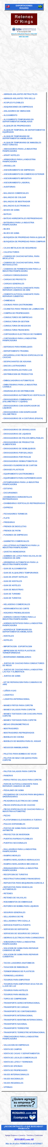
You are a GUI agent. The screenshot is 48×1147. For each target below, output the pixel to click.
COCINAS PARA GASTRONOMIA (18, 305)
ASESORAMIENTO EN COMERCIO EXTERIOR (24, 174)
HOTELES (8, 640)
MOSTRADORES (11, 729)
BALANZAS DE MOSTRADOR (17, 202)
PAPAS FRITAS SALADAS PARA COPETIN (23, 780)
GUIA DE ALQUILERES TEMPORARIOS (21, 573)
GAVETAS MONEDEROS (14, 552)
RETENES (8, 893)
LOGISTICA (9, 695)
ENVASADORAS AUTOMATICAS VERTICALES (24, 395)
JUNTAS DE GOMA (12, 676)
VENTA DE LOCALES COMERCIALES (20, 1058)
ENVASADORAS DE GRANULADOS (20, 430)
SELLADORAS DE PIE (13, 917)
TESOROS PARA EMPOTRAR (17, 980)
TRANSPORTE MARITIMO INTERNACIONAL (23, 1020)
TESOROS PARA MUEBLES (16, 995)
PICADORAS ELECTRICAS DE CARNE (21, 801)
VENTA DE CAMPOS (13, 1049)
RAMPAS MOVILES (12, 856)
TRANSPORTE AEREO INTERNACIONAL (22, 1003)
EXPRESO (8, 508)
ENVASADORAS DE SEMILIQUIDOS (20, 449)
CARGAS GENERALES (14, 284)
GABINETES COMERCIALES (16, 541)
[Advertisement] (24, 63)
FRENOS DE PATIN (12, 531)
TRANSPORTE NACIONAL (15, 1024)
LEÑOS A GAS (10, 691)
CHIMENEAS (9, 301)
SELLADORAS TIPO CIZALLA (17, 921)
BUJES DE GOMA (11, 233)
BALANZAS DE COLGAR (15, 197)
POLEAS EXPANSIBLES (14, 824)
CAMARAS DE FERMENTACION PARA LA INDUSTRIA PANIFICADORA (22, 270)
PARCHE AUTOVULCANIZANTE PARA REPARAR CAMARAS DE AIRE (20, 785)
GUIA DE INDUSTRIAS (13, 590)
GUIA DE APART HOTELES (16, 577)
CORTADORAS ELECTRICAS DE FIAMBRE (23, 334)
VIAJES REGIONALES (13, 1083)
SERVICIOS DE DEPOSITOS (16, 929)
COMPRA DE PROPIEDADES (16, 313)
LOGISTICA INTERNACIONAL (17, 699)
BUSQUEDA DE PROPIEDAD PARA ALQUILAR (24, 237)
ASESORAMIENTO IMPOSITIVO (17, 178)
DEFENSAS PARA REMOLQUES (18, 347)
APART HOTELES (12, 155)
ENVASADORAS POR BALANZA (18, 453)
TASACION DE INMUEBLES (16, 967)
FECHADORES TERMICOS (15, 514)
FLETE (7, 518)
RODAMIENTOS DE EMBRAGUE (18, 902)
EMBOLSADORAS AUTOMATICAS (19, 381)
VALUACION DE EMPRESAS (16, 1045)
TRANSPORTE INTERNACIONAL (18, 1016)
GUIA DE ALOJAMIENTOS (15, 569)
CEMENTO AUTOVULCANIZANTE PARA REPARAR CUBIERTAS (21, 295)
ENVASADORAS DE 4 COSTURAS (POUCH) (23, 418)
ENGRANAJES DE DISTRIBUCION (19, 391)
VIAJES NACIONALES (13, 1079)
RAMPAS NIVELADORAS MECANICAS (21, 864)
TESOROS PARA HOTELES (16, 990)
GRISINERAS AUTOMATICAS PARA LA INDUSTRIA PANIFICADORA (20, 563)
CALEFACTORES (11, 252)
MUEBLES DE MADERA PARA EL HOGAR (22, 741)
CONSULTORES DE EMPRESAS (18, 317)
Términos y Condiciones (35, 1135)
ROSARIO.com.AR (24, 1139)
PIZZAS (7, 816)
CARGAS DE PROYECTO (15, 279)
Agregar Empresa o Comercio (15, 1135)
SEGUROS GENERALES (14, 912)
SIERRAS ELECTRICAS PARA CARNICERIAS (24, 938)
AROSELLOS (9, 166)
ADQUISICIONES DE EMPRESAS (18, 107)
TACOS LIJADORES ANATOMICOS (19, 963)
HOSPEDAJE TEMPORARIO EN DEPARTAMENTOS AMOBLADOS (17, 631)
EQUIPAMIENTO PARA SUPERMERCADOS (23, 478)
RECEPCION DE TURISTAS (16, 875)
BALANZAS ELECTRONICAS (17, 206)
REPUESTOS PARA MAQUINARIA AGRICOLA (24, 883)
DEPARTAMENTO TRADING (16, 351)
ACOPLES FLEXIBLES (14, 103)
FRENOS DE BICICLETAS (15, 526)
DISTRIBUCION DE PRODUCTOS (18, 374)
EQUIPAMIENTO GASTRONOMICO (19, 474)
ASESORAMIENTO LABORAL (17, 183)
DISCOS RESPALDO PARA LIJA (18, 370)
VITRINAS (8, 1087)
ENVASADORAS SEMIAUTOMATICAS (20, 461)
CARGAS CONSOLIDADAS (16, 275)
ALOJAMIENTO (10, 115)
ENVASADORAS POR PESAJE (17, 457)
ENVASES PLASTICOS (14, 470)
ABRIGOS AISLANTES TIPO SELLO (19, 98)
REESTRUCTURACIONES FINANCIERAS (22, 879)
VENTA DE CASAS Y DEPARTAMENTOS (22, 1053)
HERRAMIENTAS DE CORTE (16, 609)
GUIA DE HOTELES (12, 585)
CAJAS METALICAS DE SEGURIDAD (20, 248)
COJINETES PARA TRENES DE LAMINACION (24, 309)
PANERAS (8, 776)
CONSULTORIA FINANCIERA (16, 330)
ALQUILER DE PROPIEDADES (17, 126)
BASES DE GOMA (12, 210)
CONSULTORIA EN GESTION (16, 322)
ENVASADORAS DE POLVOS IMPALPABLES (24, 438)
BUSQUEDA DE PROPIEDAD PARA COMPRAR (24, 242)
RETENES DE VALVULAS (15, 898)
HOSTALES (9, 636)
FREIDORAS (9, 522)
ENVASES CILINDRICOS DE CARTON (20, 465)
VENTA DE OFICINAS (13, 1066)
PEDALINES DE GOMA (14, 790)
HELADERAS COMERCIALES (17, 604)
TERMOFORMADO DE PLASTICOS (19, 971)
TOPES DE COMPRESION (15, 999)
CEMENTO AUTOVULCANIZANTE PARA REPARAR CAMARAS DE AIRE (21, 289)
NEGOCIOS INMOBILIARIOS (16, 748)
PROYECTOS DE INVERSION (16, 835)
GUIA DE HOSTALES (13, 581)
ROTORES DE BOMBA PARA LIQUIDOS (21, 906)
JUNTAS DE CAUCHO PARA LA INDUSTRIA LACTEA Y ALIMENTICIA (23, 671)
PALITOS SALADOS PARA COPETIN (20, 771)
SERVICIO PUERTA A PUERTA (17, 925)
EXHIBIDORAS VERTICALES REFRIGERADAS (24, 503)
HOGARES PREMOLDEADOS (17, 613)
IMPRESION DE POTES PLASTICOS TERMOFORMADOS (19, 652)
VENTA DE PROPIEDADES (15, 1070)
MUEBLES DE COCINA (14, 737)
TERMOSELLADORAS (14, 976)
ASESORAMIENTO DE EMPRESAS (19, 170)
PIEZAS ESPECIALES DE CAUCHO (19, 805)
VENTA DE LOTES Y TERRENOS (18, 1062)
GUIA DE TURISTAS (12, 598)
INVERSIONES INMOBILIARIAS (17, 657)
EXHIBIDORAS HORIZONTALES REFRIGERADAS (17, 498)
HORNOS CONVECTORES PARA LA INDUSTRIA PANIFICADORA (19, 618)
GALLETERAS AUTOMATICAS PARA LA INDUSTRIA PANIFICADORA (21, 546)
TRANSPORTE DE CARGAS (16, 1007)
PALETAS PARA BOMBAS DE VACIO (20, 754)
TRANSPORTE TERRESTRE (16, 1028)
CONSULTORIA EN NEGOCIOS (17, 326)
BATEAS (7, 214)
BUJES (7, 229)
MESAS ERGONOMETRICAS (16, 724)
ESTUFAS (8, 489)
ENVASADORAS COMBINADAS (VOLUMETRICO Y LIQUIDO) (17, 400)
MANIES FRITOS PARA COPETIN (18, 705)
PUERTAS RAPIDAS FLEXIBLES (18, 839)
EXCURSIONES (10, 493)
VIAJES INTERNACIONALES (16, 1075)
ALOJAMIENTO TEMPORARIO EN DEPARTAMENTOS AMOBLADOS (18, 120)
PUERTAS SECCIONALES (15, 843)
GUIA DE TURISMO (12, 594)
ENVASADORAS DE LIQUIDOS (17, 434)
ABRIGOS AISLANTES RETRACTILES (20, 94)
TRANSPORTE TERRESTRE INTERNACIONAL (24, 1032)
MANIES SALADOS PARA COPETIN (19, 710)
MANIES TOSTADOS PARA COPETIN (20, 720)
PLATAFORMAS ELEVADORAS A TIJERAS (23, 820)
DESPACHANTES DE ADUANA (17, 362)
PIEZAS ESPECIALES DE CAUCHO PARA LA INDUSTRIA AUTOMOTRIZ (23, 810)
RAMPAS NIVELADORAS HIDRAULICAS (22, 860)
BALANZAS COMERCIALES (16, 193)
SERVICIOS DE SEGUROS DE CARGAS (21, 933)
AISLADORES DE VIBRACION (17, 111)
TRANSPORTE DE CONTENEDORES (20, 1011)
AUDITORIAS (9, 187)
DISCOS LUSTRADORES (15, 366)
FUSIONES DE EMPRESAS (16, 535)
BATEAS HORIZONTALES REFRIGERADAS (23, 218)
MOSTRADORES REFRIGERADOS (19, 733)
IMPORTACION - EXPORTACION (18, 646)
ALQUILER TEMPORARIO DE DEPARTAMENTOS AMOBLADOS (17, 137)
